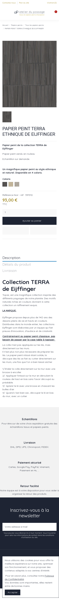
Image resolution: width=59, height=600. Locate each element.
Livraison (9, 271)
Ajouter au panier (31, 220)
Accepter (13, 592)
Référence (7, 195)
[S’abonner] (53, 527)
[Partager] (4, 242)
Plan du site (24, 3)
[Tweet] (8, 242)
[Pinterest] (12, 242)
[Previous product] (52, 27)
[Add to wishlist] (15, 231)
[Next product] (55, 27)
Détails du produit (16, 264)
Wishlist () (52, 3)
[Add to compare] (43, 231)
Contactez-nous (9, 3)
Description (11, 258)
